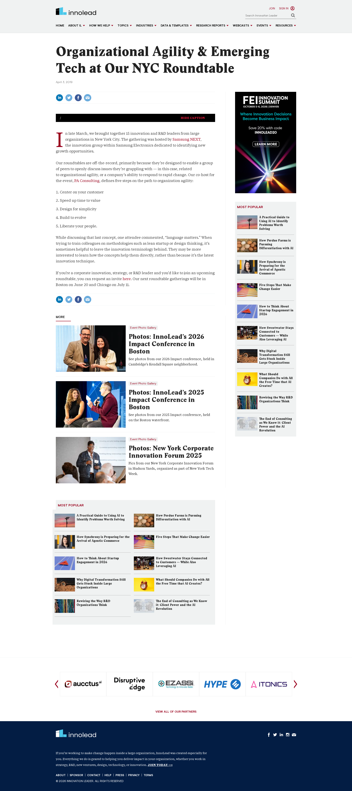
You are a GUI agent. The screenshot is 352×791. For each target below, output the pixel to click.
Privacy (134, 775)
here (127, 279)
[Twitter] (69, 97)
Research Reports (210, 25)
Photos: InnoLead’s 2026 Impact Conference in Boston (166, 344)
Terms (148, 775)
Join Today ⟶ (160, 765)
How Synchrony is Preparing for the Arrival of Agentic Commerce (103, 539)
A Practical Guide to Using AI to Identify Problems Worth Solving (101, 517)
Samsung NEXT (186, 139)
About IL (75, 25)
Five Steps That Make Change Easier (183, 537)
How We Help (99, 25)
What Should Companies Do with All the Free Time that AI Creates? (182, 581)
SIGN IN (283, 8)
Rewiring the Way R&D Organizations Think (93, 603)
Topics (123, 25)
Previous (56, 684)
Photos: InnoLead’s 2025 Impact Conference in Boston (166, 400)
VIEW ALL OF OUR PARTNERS (176, 712)
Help (107, 775)
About (61, 775)
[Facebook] (78, 97)
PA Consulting (86, 181)
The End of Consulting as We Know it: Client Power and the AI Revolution (181, 605)
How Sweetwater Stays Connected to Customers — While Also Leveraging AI (181, 562)
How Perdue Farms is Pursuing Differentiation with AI (178, 517)
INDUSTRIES (144, 25)
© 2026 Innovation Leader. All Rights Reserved (90, 781)
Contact (93, 775)
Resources (284, 25)
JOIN (272, 8)
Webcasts (241, 25)
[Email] (87, 97)
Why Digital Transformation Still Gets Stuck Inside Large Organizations (101, 583)
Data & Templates (175, 25)
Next (295, 684)
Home (60, 25)
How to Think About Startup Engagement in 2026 (98, 560)
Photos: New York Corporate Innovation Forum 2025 (171, 451)
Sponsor (76, 775)
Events (262, 25)
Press (120, 775)
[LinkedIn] (59, 97)
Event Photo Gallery (143, 327)
